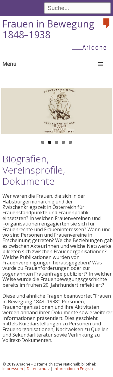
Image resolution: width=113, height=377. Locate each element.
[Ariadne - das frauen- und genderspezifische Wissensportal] (91, 47)
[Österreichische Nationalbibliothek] (107, 23)
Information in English (73, 368)
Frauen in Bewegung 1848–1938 (48, 29)
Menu (9, 63)
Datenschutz (38, 368)
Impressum (12, 368)
